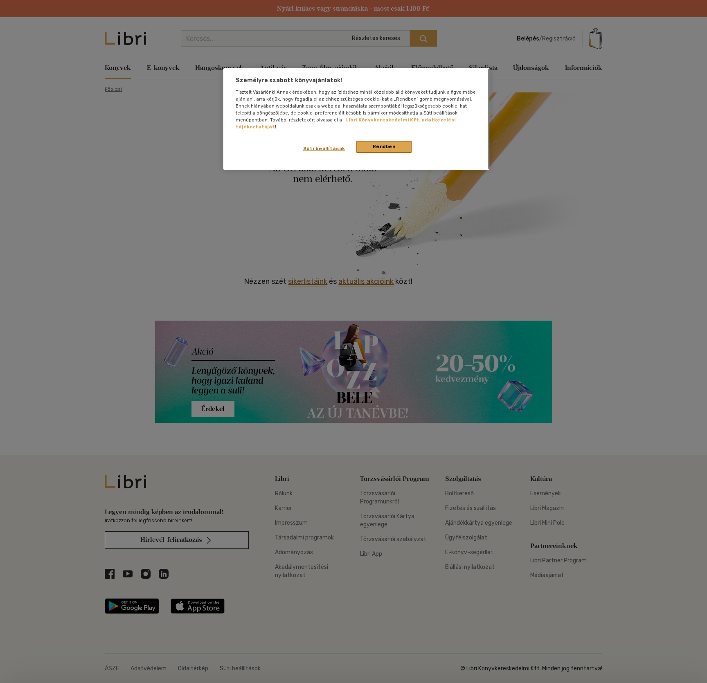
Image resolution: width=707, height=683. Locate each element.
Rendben (384, 146)
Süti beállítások (324, 148)
